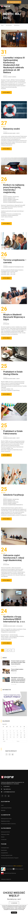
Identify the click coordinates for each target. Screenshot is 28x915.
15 (24, 733)
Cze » (18, 741)
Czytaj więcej (6, 92)
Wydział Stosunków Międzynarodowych (13, 202)
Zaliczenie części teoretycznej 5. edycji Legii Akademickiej (13, 557)
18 (10, 735)
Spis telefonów (7, 789)
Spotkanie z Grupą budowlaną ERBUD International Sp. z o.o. (14, 619)
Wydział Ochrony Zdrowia (9, 76)
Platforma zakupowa (19, 869)
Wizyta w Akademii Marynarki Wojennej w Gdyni (14, 317)
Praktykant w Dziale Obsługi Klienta (13, 373)
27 (17, 737)
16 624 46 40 (6, 786)
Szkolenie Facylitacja (13, 495)
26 (14, 737)
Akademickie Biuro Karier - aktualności (13, 626)
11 (10, 733)
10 (7, 733)
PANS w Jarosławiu (17, 865)
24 (7, 737)
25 (10, 737)
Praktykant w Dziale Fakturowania (13, 432)
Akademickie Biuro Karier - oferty (11, 133)
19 (14, 735)
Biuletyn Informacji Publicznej (10, 873)
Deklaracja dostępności (6, 879)
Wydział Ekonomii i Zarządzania (11, 196)
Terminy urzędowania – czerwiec (14, 261)
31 (7, 739)
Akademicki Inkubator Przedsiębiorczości (13, 266)
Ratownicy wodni (11, 129)
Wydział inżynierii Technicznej (10, 199)
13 (17, 733)
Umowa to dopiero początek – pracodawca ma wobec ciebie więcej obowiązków (18, 662)
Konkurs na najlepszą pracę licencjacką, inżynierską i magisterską (13, 188)
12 (14, 733)
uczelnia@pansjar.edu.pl (9, 791)
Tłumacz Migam (9, 869)
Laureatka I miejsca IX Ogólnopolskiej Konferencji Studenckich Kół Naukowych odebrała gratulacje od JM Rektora (14, 65)
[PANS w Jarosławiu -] (5, 6)
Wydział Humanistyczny (9, 198)
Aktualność (6, 323)
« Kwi (4, 741)
